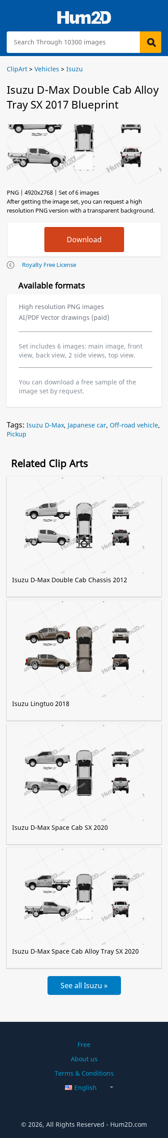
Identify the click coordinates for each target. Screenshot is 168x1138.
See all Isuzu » (84, 985)
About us (84, 1059)
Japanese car (87, 425)
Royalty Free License (49, 265)
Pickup (16, 434)
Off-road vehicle (134, 425)
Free (84, 1044)
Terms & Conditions (84, 1073)
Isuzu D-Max (45, 425)
